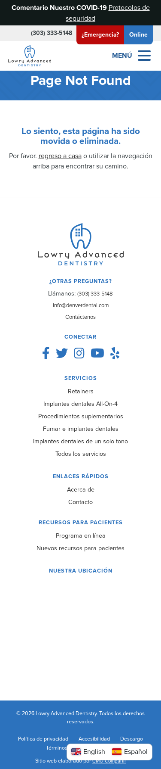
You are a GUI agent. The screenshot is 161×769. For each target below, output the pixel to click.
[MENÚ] (144, 55)
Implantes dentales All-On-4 (80, 403)
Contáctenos (80, 317)
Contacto (80, 501)
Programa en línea (81, 535)
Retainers (81, 390)
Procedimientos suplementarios (80, 415)
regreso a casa (60, 155)
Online (138, 34)
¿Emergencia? (100, 34)
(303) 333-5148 (51, 32)
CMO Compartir (109, 760)
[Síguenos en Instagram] (79, 353)
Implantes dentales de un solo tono (80, 440)
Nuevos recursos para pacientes (80, 547)
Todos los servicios (80, 453)
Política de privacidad (43, 738)
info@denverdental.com (81, 305)
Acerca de (80, 489)
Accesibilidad (94, 738)
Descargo (131, 738)
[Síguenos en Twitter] (62, 353)
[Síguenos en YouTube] (97, 353)
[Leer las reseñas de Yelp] (114, 353)
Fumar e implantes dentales (80, 428)
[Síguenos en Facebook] (46, 353)
